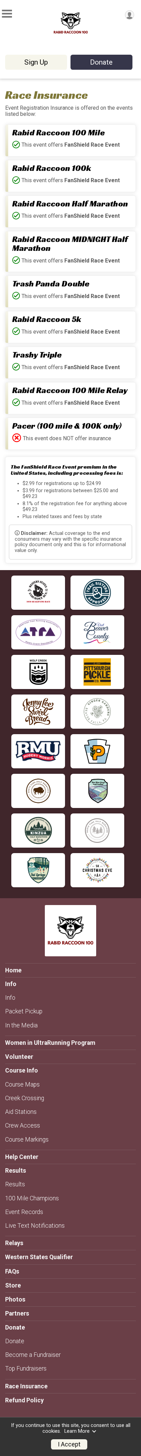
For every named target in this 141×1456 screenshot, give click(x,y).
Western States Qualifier (39, 1257)
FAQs (12, 1271)
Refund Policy (24, 1400)
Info (10, 997)
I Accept (69, 1444)
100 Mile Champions (32, 1198)
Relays (14, 1243)
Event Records (24, 1212)
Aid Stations (21, 1111)
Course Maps (22, 1084)
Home (13, 970)
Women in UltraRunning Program (50, 1042)
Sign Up (36, 62)
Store (13, 1285)
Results (15, 1184)
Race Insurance (26, 1386)
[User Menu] (129, 14)
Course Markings (27, 1139)
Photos (15, 1299)
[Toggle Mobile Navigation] (7, 14)
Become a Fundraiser (33, 1354)
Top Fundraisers (26, 1368)
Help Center (21, 1157)
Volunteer (19, 1056)
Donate (101, 62)
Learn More (77, 1431)
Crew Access (22, 1125)
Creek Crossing (24, 1098)
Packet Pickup (23, 1011)
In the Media (21, 1025)
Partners (17, 1313)
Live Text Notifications (35, 1225)
